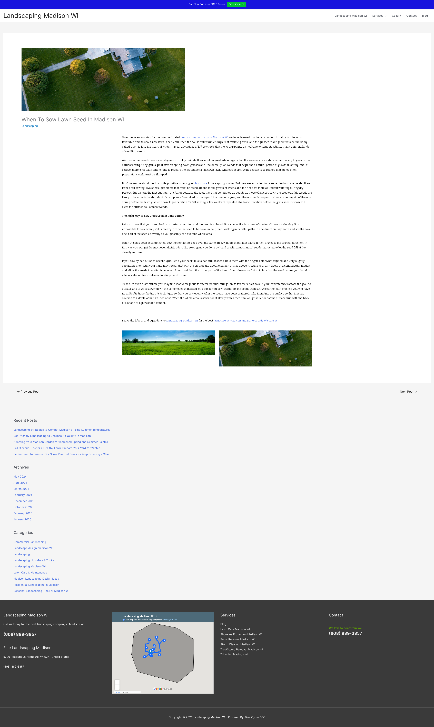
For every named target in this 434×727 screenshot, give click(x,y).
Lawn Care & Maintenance (30, 572)
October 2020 (23, 507)
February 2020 (23, 513)
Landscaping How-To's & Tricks (34, 560)
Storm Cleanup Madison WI (237, 644)
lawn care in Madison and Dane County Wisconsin (245, 320)
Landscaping (30, 126)
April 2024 (20, 482)
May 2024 (20, 476)
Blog (425, 15)
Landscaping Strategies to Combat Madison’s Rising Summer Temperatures (62, 429)
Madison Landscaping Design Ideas (36, 578)
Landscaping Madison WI (40, 15)
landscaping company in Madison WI (204, 137)
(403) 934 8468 (236, 4)
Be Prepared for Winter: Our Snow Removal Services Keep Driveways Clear (62, 454)
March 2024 (21, 488)
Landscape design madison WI (33, 548)
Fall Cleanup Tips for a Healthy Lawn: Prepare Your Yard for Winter (57, 448)
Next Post (408, 391)
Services (377, 15)
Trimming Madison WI (234, 654)
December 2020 (24, 501)
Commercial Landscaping (30, 542)
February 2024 (23, 495)
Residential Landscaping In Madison (36, 584)
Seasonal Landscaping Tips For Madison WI (41, 591)
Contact (411, 15)
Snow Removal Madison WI (237, 639)
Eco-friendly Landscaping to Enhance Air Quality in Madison (52, 435)
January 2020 (22, 519)
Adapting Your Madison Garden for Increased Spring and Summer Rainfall (61, 442)
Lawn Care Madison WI (235, 629)
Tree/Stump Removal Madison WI (241, 649)
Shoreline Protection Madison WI (241, 634)
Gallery (396, 15)
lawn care (201, 183)
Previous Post (28, 391)
